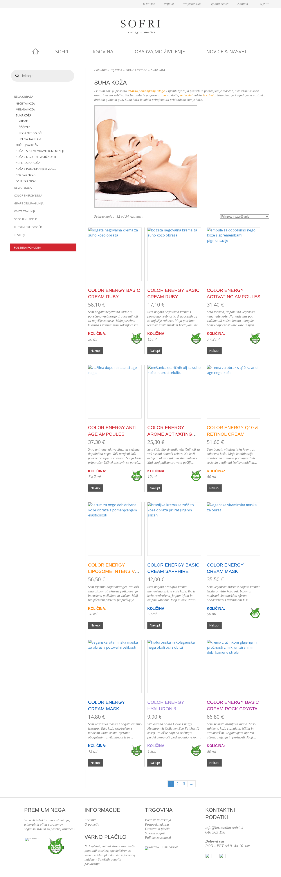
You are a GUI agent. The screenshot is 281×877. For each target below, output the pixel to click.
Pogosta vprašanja (158, 820)
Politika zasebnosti (158, 837)
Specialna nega (30, 139)
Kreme (23, 121)
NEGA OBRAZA (23, 97)
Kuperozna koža (28, 163)
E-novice (149, 3)
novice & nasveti (227, 51)
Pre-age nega (25, 175)
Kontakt (242, 3)
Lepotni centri (219, 3)
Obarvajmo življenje (160, 51)
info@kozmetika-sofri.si (224, 827)
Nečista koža (25, 103)
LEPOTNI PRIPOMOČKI (28, 227)
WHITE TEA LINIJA (25, 211)
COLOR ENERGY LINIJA (28, 195)
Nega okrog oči (30, 133)
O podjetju (92, 824)
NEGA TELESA (23, 187)
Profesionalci (192, 3)
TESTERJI (19, 235)
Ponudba (100, 70)
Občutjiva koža (27, 145)
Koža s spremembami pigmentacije (40, 151)
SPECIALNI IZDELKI (26, 219)
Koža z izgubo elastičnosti (36, 157)
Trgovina (101, 51)
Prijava (169, 3)
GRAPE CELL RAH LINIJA (28, 203)
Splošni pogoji (155, 833)
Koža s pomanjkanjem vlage (36, 169)
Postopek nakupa (157, 824)
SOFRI (61, 51)
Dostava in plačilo (157, 829)
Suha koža (23, 115)
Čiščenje (24, 127)
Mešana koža (25, 109)
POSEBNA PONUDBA (27, 247)
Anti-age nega (26, 180)
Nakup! (95, 350)
